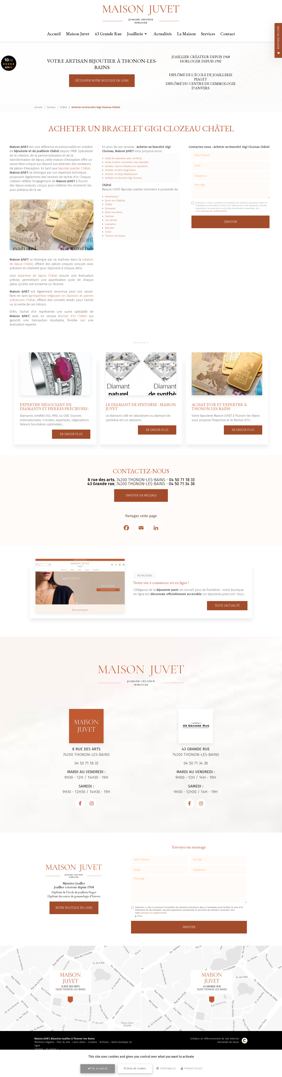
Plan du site (63, 1042)
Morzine (109, 227)
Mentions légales (44, 1042)
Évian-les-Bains (113, 212)
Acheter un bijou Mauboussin (121, 174)
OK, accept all (99, 1068)
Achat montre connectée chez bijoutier (127, 162)
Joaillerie (135, 34)
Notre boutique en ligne (73, 908)
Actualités (162, 34)
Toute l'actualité (227, 605)
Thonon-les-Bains (115, 235)
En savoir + (52, 1048)
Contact (227, 34)
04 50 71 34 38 (182, 483)
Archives (104, 1042)
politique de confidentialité (213, 211)
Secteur (51, 107)
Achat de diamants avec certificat (123, 158)
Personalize (167, 1068)
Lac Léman (111, 220)
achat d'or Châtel (73, 316)
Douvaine (110, 208)
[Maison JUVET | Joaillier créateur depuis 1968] (141, 14)
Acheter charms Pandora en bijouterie (126, 166)
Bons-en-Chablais (115, 200)
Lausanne (110, 224)
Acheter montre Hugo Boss (120, 170)
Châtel (63, 107)
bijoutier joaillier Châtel (74, 168)
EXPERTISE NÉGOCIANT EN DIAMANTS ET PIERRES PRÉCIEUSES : (54, 406)
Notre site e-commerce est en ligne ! (161, 582)
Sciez (108, 231)
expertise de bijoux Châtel (37, 275)
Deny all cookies (136, 1068)
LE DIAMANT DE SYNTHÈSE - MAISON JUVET (141, 406)
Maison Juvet (77, 34)
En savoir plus (71, 434)
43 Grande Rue (108, 34)
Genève (109, 216)
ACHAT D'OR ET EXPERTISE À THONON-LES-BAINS (219, 406)
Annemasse (111, 196)
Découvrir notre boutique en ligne (102, 80)
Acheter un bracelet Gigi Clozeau (123, 177)
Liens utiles (79, 1042)
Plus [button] (140, 916)
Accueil (54, 34)
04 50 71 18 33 (182, 479)
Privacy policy (193, 1068)
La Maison (186, 34)
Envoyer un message (141, 495)
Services (208, 34)
